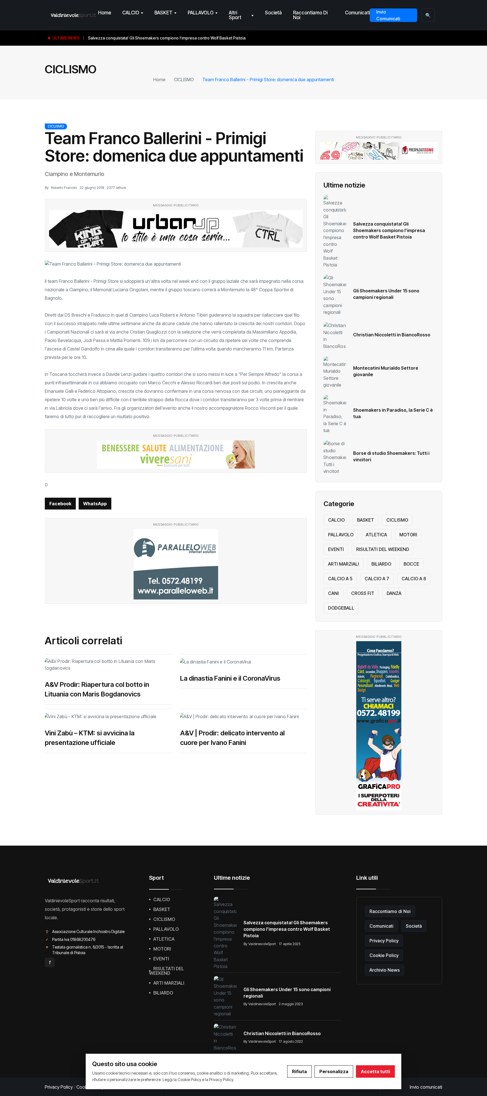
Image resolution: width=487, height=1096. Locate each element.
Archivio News (384, 970)
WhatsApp (95, 503)
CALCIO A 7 (377, 578)
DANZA (394, 593)
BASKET (163, 13)
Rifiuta (299, 1071)
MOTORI (408, 534)
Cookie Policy (384, 955)
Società (273, 13)
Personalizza (333, 1071)
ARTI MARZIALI (343, 564)
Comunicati (357, 13)
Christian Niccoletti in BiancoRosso (391, 335)
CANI (333, 593)
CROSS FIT (362, 593)
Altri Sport (235, 15)
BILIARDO (381, 564)
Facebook (60, 503)
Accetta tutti (375, 1071)
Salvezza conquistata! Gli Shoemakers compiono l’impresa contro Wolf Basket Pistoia (389, 230)
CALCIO (130, 13)
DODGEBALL (341, 608)
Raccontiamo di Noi (310, 15)
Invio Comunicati (388, 15)
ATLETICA (376, 534)
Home (104, 13)
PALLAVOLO (201, 13)
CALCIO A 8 (414, 578)
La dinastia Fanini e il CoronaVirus (230, 678)
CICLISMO (184, 79)
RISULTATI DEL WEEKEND (382, 549)
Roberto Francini (64, 187)
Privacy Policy (384, 940)
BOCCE (411, 564)
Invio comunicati (426, 1087)
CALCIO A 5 (340, 578)
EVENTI (336, 549)
